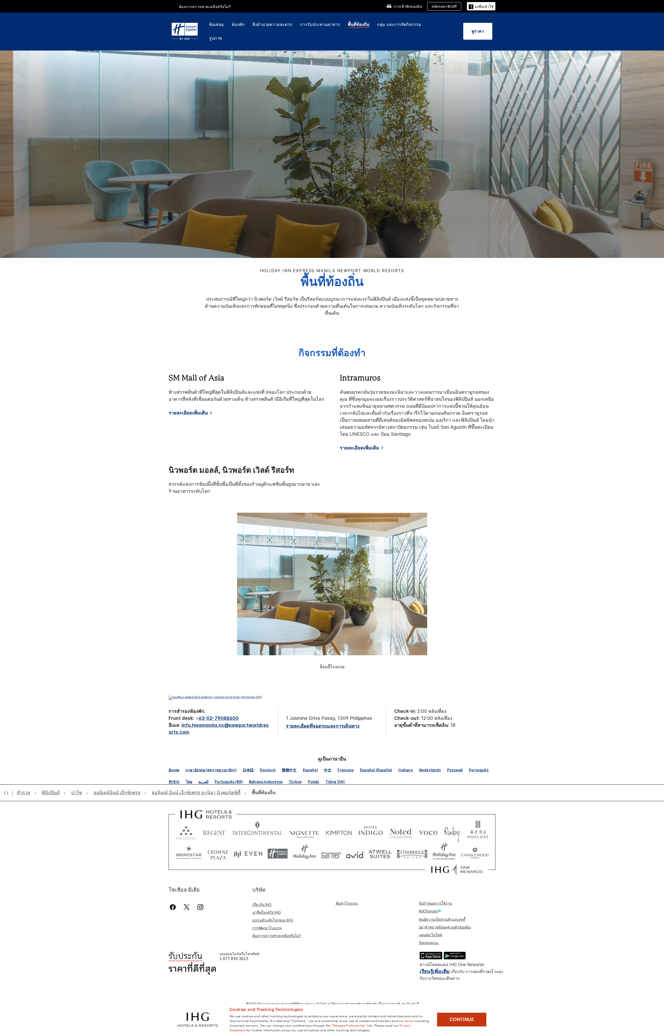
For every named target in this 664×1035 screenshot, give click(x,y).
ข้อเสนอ (216, 24)
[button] (481, 6)
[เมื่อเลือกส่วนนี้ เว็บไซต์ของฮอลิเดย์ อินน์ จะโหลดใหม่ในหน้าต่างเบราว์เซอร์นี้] (304, 854)
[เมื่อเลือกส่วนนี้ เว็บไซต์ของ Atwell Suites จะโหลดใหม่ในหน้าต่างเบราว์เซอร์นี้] (380, 854)
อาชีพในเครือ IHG (266, 912)
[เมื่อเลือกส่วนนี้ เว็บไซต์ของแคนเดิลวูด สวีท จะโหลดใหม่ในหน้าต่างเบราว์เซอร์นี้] (475, 854)
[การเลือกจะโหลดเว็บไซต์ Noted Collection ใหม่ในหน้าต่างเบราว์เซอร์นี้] (401, 832)
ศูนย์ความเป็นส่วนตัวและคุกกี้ (442, 919)
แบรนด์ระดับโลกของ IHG (272, 920)
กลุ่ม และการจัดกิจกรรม (399, 24)
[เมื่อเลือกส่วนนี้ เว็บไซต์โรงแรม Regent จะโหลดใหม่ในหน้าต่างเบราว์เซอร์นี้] (214, 832)
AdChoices (428, 911)
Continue (461, 1019)
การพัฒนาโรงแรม (267, 928)
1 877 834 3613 (233, 958)
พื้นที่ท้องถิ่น (358, 24)
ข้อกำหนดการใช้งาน (435, 903)
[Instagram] (200, 907)
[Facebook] (174, 907)
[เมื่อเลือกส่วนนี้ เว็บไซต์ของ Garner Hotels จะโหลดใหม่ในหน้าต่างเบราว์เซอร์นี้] (331, 854)
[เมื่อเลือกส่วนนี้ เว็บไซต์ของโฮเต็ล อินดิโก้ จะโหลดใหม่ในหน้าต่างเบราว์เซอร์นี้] (371, 832)
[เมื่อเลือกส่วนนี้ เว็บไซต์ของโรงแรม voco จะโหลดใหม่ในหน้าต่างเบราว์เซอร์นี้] (428, 832)
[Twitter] (187, 907)
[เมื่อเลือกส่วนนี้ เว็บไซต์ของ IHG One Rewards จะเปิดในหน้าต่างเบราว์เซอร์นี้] (456, 869)
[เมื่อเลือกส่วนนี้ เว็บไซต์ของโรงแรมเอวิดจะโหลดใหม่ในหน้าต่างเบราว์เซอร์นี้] (354, 854)
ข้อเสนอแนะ (429, 942)
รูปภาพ (215, 38)
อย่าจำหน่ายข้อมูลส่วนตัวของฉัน (445, 927)
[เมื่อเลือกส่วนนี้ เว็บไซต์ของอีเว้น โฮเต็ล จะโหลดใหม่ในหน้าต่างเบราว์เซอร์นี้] (248, 854)
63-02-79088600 (219, 718)
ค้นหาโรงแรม (347, 903)
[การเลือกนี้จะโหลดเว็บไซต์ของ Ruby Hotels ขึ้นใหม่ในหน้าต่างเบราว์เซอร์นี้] (452, 832)
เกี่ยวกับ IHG (262, 904)
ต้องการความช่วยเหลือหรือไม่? (205, 6)
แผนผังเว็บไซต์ (430, 935)
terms (409, 1020)
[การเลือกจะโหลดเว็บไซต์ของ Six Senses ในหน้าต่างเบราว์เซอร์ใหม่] (186, 832)
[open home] (8, 792)
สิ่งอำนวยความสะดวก (272, 24)
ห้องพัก (238, 24)
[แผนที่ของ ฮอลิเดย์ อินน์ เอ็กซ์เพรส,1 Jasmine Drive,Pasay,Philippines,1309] (215, 697)
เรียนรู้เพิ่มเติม (435, 971)
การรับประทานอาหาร (320, 24)
